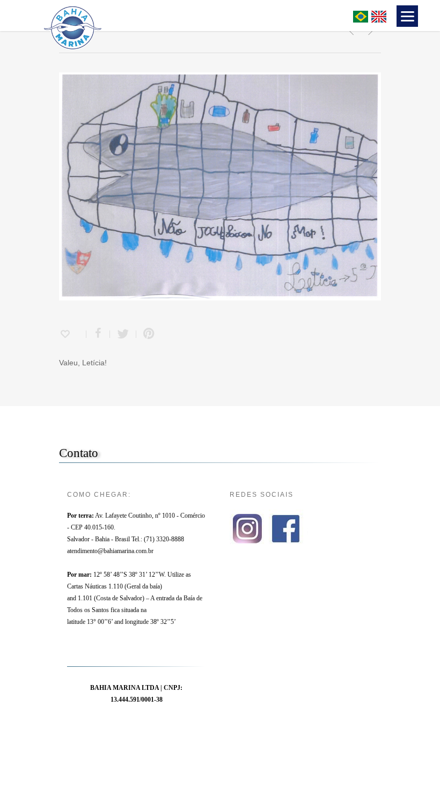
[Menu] (407, 16)
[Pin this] (146, 334)
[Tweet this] (123, 334)
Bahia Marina (189, 15)
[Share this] (98, 334)
